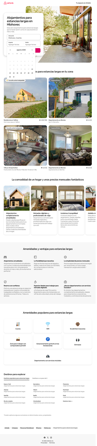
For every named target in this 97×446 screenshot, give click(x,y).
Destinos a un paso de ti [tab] (39, 378)
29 (32, 73)
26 (21, 73)
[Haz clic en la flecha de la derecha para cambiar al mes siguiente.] (32, 50)
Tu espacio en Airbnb (83, 3)
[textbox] (15, 44)
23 (10, 73)
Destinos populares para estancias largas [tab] (16, 378)
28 (28, 73)
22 (32, 69)
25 (17, 73)
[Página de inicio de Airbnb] (8, 3)
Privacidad (44, 443)
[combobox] (23, 38)
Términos (52, 443)
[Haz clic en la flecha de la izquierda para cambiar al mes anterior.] (10, 50)
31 (13, 77)
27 (25, 73)
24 (13, 73)
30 (10, 77)
